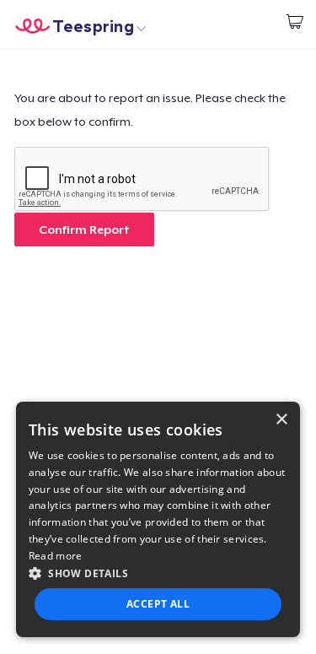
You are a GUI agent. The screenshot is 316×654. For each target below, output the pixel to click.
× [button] (281, 419)
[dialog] (158, 519)
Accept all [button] (158, 604)
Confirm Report (84, 229)
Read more (56, 556)
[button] (158, 573)
